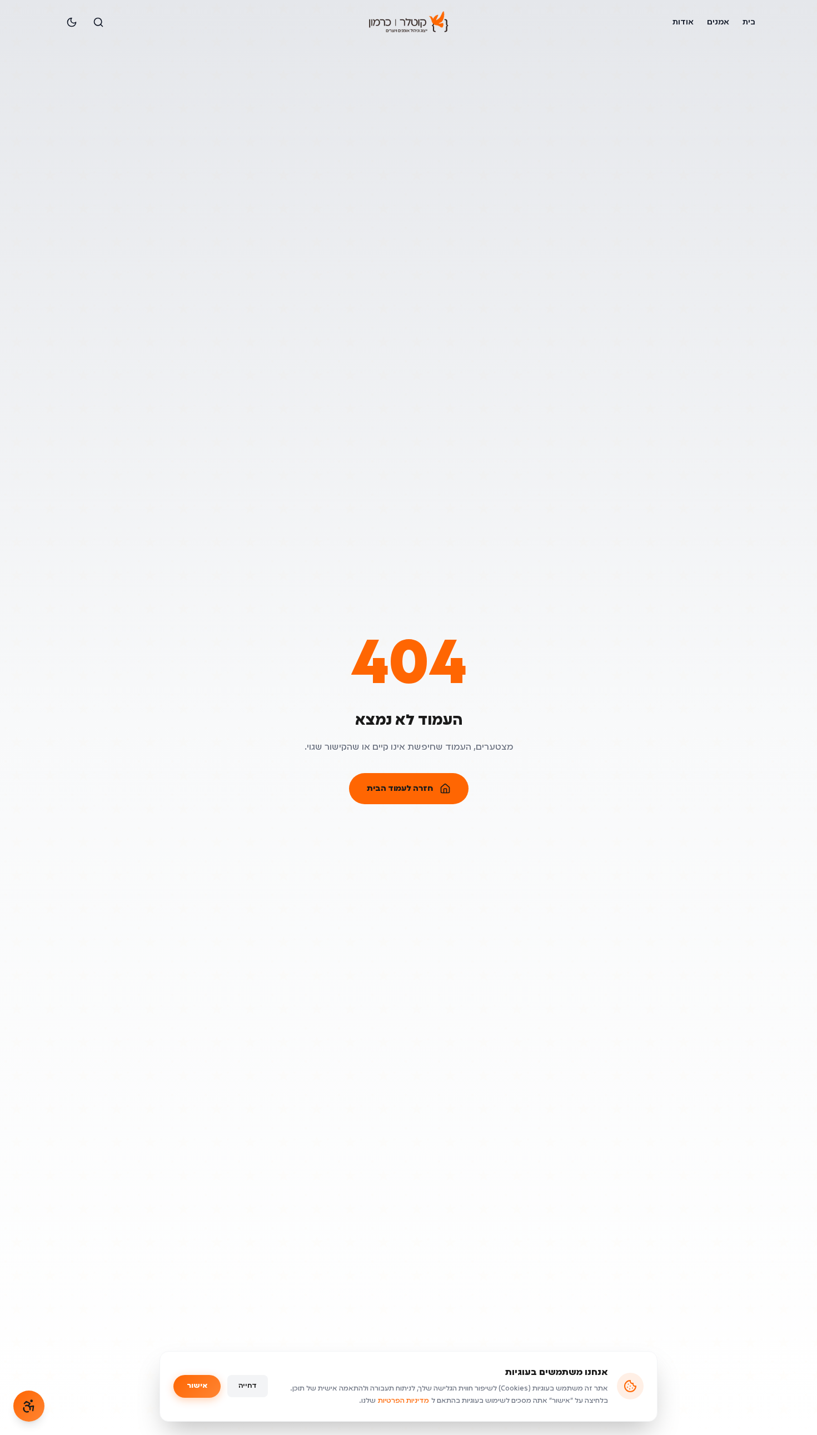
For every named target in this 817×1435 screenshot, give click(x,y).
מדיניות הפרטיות (403, 1401)
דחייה (247, 1386)
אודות (683, 22)
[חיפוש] (98, 22)
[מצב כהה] (72, 22)
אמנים (718, 22)
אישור (197, 1386)
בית (749, 22)
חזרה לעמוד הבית (400, 788)
